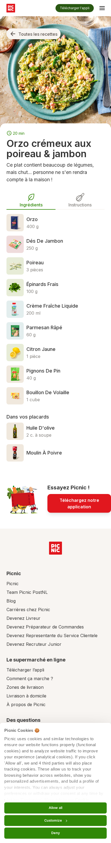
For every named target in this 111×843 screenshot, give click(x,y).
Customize (53, 820)
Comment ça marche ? (29, 678)
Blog (11, 601)
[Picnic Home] (55, 548)
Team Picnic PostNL (27, 592)
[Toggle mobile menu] (102, 9)
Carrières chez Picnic (28, 609)
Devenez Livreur (23, 618)
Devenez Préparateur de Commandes (45, 627)
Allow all (55, 808)
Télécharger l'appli (74, 8)
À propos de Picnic (26, 704)
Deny (55, 833)
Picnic (12, 583)
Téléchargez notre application (79, 503)
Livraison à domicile (26, 696)
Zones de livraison (25, 687)
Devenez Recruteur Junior (33, 644)
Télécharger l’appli (25, 670)
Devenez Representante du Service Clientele (52, 635)
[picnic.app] (10, 8)
